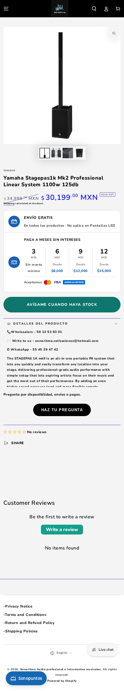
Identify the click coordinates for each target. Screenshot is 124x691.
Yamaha (9, 170)
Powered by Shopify (62, 681)
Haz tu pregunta (62, 410)
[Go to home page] (59, 8)
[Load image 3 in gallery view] (68, 153)
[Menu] (6, 8)
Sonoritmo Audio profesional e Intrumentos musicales (60, 669)
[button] (94, 8)
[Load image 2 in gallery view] (56, 153)
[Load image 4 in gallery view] (79, 153)
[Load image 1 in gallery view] (45, 153)
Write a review (62, 529)
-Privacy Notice (17, 606)
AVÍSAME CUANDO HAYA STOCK (62, 304)
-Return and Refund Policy (29, 622)
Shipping (8, 203)
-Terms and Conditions (24, 614)
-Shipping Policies (20, 631)
